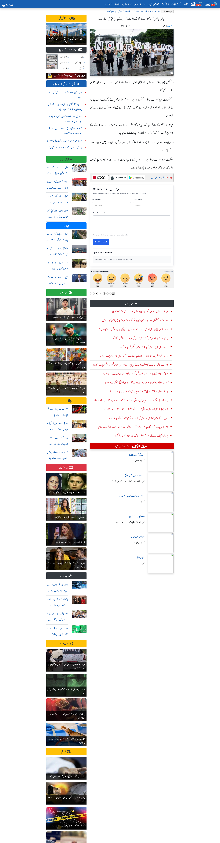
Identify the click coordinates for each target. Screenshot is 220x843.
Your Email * (137, 199)
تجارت (64, 401)
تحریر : (143, 501)
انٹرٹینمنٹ (63, 468)
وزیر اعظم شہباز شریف (152, 11)
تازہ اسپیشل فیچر (64, 18)
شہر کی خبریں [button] (152, 4)
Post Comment (101, 242)
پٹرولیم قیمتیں (111, 11)
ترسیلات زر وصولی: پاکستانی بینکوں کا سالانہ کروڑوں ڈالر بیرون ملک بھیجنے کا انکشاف (57, 458)
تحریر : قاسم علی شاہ (139, 542)
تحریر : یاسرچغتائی (140, 461)
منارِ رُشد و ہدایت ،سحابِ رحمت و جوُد (131, 495)
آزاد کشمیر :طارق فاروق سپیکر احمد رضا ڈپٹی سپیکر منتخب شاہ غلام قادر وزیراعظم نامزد (64, 131)
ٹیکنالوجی (64, 576)
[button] (49, 33)
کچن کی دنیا (141, 557)
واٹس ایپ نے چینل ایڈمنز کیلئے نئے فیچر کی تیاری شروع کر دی (57, 634)
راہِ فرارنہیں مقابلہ (138, 536)
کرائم (63, 752)
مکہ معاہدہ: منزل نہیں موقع (135, 475)
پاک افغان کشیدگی (124, 11)
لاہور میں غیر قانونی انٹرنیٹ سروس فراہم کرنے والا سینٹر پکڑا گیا (57, 590)
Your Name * (96, 199)
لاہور (81, 57)
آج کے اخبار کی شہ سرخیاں (64, 84)
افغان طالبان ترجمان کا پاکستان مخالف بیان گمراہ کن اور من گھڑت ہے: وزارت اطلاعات (57, 216)
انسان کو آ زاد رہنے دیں (136, 454)
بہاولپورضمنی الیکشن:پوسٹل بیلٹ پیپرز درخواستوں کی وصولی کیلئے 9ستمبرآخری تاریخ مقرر (65, 107)
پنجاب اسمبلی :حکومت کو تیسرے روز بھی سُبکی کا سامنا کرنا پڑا (65, 95)
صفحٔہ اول (109, 4)
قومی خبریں (64, 159)
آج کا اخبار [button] (125, 4)
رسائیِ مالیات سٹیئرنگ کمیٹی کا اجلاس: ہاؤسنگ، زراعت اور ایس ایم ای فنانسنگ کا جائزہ (57, 429)
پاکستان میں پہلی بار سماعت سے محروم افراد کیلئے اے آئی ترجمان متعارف (57, 605)
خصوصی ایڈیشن (176, 4)
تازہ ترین (117, 4)
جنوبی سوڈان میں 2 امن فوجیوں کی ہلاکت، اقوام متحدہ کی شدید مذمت (57, 269)
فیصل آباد (63, 57)
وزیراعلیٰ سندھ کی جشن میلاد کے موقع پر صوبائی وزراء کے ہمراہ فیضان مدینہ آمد (57, 173)
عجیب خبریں (64, 644)
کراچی (81, 68)
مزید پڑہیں (129, 304)
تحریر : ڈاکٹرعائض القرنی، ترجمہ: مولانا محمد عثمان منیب (130, 522)
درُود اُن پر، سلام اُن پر (137, 516)
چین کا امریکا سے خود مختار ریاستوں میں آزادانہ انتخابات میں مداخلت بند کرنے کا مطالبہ (57, 283)
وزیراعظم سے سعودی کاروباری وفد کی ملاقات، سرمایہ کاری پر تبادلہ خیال (57, 444)
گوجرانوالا (63, 62)
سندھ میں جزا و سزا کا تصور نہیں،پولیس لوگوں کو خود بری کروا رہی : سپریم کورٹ (65, 119)
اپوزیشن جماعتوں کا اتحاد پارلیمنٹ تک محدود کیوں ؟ (65, 147)
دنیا (64, 226)
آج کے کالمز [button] (138, 4)
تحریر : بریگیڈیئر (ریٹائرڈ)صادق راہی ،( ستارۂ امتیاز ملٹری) (128, 481)
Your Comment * (98, 213)
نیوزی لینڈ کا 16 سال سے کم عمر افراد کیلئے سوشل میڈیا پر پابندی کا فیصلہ (57, 619)
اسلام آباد (79, 62)
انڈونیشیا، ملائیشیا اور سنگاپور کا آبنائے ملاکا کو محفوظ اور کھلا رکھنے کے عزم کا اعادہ (57, 254)
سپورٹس (64, 293)
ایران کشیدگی (138, 11)
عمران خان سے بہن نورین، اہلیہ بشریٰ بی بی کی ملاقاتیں (64, 140)
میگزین (185, 4)
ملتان (65, 68)
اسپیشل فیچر (165, 4)
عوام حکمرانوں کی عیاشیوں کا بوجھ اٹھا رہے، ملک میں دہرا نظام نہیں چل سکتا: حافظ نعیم (57, 188)
